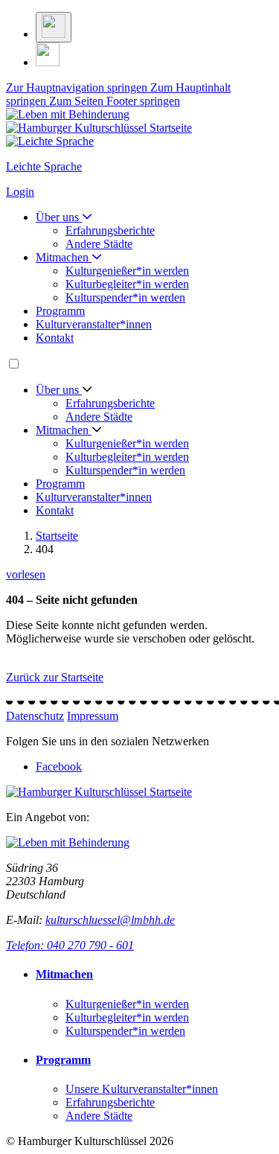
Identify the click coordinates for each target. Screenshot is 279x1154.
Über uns (59, 217)
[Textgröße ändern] (53, 27)
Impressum (92, 716)
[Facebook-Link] (48, 62)
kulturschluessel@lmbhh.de (110, 920)
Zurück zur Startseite (54, 677)
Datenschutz (35, 716)
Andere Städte (98, 244)
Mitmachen (64, 257)
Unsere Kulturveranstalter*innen (141, 1089)
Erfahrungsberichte (110, 230)
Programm (60, 311)
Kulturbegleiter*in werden (127, 284)
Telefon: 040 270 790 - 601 (70, 945)
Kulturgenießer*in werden (127, 270)
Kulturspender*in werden (125, 297)
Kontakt (55, 337)
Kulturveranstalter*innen (94, 324)
